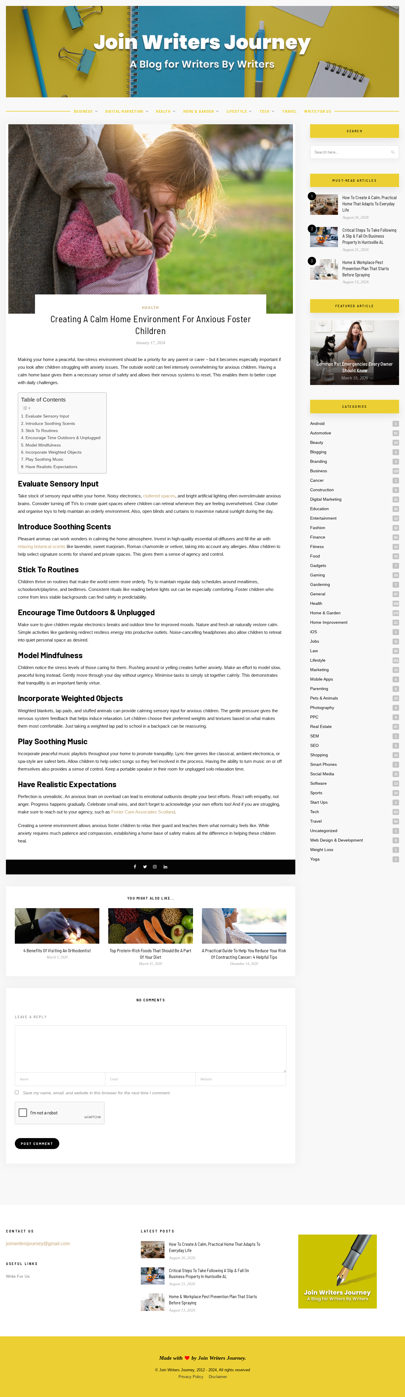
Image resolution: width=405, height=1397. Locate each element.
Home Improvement (328, 622)
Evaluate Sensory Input (47, 416)
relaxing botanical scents (42, 546)
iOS (313, 631)
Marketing (319, 669)
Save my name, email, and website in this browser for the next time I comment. (97, 1092)
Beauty (316, 442)
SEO (314, 745)
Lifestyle (237, 111)
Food (315, 556)
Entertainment (323, 518)
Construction (322, 489)
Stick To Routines (41, 430)
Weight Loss (321, 849)
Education (319, 508)
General (317, 594)
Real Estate (321, 726)
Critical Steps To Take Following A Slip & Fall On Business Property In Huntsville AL (369, 236)
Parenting (319, 688)
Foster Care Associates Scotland (143, 811)
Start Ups (319, 802)
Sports (316, 792)
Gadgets (318, 565)
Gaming (317, 575)
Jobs (314, 641)
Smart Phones (323, 764)
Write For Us (317, 111)
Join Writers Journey (221, 1358)
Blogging (318, 451)
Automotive (320, 433)
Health (163, 111)
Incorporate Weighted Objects (53, 452)
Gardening (320, 584)
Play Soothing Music (44, 459)
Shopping (319, 755)
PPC (314, 717)
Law (314, 650)
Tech (264, 111)
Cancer (317, 480)
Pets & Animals (324, 698)
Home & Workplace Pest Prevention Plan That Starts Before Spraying (365, 268)
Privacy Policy (190, 1377)
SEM (314, 736)
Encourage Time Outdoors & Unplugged (63, 437)
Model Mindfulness (43, 445)
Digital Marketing (124, 111)
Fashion (317, 527)
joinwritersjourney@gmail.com (38, 1243)
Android (317, 423)
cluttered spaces (159, 495)
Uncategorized (323, 830)
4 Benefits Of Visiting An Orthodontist (57, 950)
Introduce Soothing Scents (50, 423)
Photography (322, 707)
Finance (317, 537)
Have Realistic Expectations (51, 466)
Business (83, 111)
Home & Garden (198, 111)
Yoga (315, 859)
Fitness (317, 546)
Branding (318, 461)
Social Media (322, 773)
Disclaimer (218, 1377)
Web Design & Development (336, 840)
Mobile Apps (321, 679)
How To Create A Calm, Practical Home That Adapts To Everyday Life (369, 203)
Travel (289, 111)
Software (318, 783)
